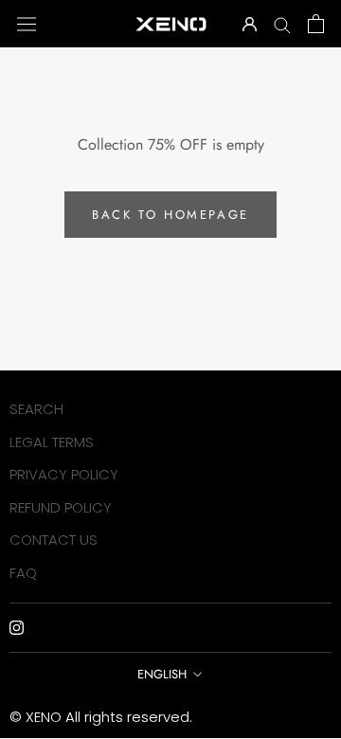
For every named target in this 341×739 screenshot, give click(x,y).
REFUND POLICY (60, 507)
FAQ (23, 573)
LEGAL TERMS (51, 442)
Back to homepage (170, 215)
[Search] (282, 23)
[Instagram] (16, 627)
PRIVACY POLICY (63, 474)
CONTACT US (53, 540)
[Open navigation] (26, 23)
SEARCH (36, 409)
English (162, 674)
